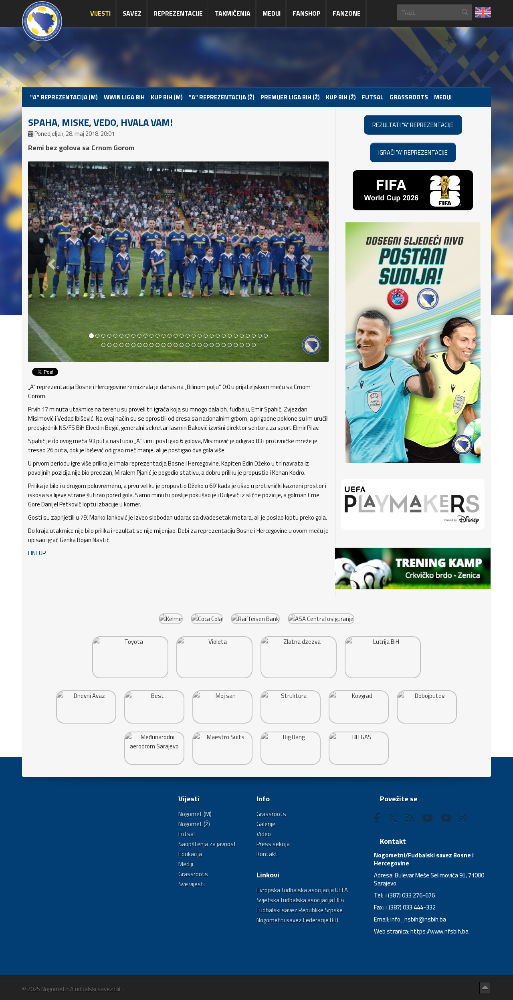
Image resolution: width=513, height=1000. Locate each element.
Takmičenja (232, 13)
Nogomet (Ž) (194, 824)
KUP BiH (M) (167, 97)
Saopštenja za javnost (207, 844)
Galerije (265, 824)
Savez (132, 13)
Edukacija (190, 854)
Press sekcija (273, 844)
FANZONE (347, 13)
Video (263, 834)
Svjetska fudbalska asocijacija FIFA (300, 900)
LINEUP (37, 553)
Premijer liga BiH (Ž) (290, 97)
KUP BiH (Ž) (341, 97)
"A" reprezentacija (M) (64, 97)
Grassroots (409, 97)
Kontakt (267, 854)
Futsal (373, 97)
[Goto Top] (485, 988)
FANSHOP (307, 13)
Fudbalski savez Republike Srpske (299, 910)
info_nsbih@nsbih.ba (418, 919)
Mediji (272, 13)
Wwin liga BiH (124, 97)
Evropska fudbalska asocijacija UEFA (302, 890)
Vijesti (100, 13)
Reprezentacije (178, 13)
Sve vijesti (191, 884)
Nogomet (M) (195, 814)
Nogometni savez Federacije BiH (297, 920)
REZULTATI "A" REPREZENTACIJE (413, 124)
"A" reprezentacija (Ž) (221, 97)
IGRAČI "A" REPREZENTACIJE (413, 152)
